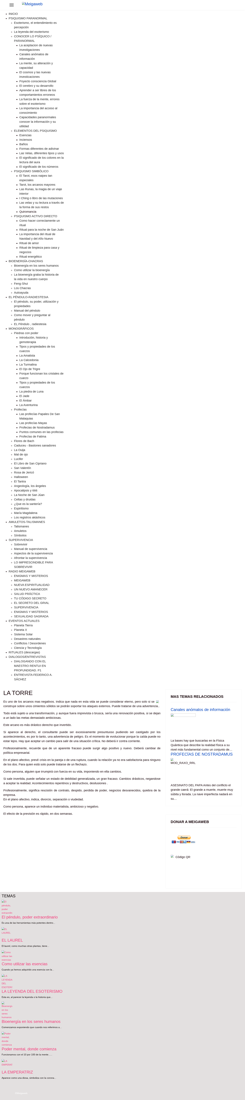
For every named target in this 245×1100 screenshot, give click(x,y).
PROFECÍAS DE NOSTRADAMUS (202, 754)
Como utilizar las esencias (25, 964)
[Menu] (12, 5)
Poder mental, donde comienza (29, 1049)
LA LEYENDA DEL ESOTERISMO (32, 991)
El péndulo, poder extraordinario (30, 917)
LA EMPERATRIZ (17, 1072)
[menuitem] (13, 13)
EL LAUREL (12, 940)
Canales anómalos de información (200, 709)
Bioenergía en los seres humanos (31, 1021)
